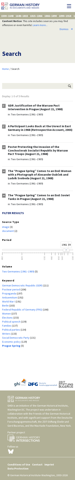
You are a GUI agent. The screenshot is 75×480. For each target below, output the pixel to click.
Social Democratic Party (16, 337)
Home (5, 69)
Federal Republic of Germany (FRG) (22, 309)
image (6, 227)
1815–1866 (36, 16)
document (8, 231)
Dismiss (66, 29)
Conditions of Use (19, 464)
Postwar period (11, 289)
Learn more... (40, 25)
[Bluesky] (11, 451)
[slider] (64, 250)
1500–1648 (7, 16)
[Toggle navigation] (70, 6)
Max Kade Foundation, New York (52, 425)
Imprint (49, 464)
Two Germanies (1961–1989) (27, 114)
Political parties (11, 329)
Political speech (11, 321)
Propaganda (9, 293)
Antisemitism (10, 297)
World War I (9, 301)
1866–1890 (50, 16)
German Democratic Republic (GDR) (22, 285)
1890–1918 (65, 16)
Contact (37, 464)
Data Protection (18, 468)
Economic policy (11, 341)
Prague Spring (11, 345)
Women (6, 313)
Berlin (5, 305)
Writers (6, 333)
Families (7, 325)
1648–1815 (22, 16)
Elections (7, 317)
